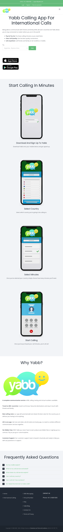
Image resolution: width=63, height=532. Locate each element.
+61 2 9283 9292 (27, 1)
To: (3, 45)
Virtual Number (28, 498)
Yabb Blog (27, 506)
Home (5, 493)
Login (23, 5)
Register (28, 5)
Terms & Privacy (29, 514)
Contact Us (27, 510)
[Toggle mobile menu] (60, 9)
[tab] (31, 465)
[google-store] (10, 66)
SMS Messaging (28, 493)
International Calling (9, 498)
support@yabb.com (38, 1)
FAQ (25, 502)
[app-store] (10, 59)
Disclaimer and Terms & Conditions (38, 528)
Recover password (36, 5)
